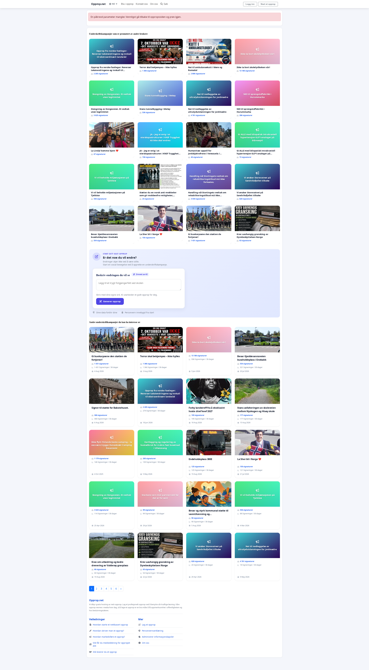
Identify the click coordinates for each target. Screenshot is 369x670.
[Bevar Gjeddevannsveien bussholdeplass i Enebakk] (111, 225)
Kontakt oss (142, 4)
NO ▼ (115, 4)
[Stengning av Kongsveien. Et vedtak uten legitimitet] (111, 99)
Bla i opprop (127, 4)
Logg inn (250, 4)
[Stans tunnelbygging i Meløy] (160, 98)
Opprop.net (98, 3)
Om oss (154, 4)
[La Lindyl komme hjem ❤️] (111, 140)
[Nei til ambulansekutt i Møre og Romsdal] (208, 58)
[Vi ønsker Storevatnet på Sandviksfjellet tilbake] (257, 183)
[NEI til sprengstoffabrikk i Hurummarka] (257, 99)
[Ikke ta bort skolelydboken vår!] (257, 56)
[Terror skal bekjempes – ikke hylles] (160, 56)
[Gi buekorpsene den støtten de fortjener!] (208, 225)
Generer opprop (112, 301)
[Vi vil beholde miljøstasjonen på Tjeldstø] (111, 183)
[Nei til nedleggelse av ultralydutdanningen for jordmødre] (208, 99)
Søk (166, 4)
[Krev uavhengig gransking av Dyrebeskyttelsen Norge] (257, 225)
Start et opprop (268, 4)
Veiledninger (97, 619)
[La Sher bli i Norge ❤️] (160, 223)
